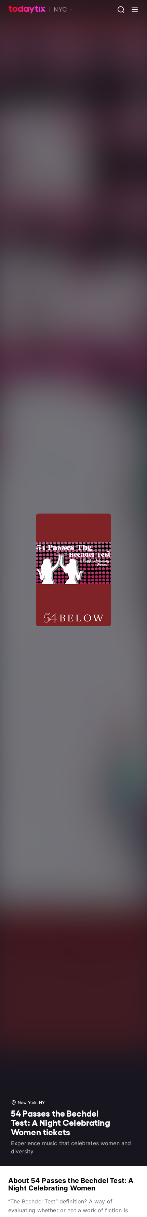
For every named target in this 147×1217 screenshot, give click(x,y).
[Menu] (132, 9)
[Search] (118, 9)
